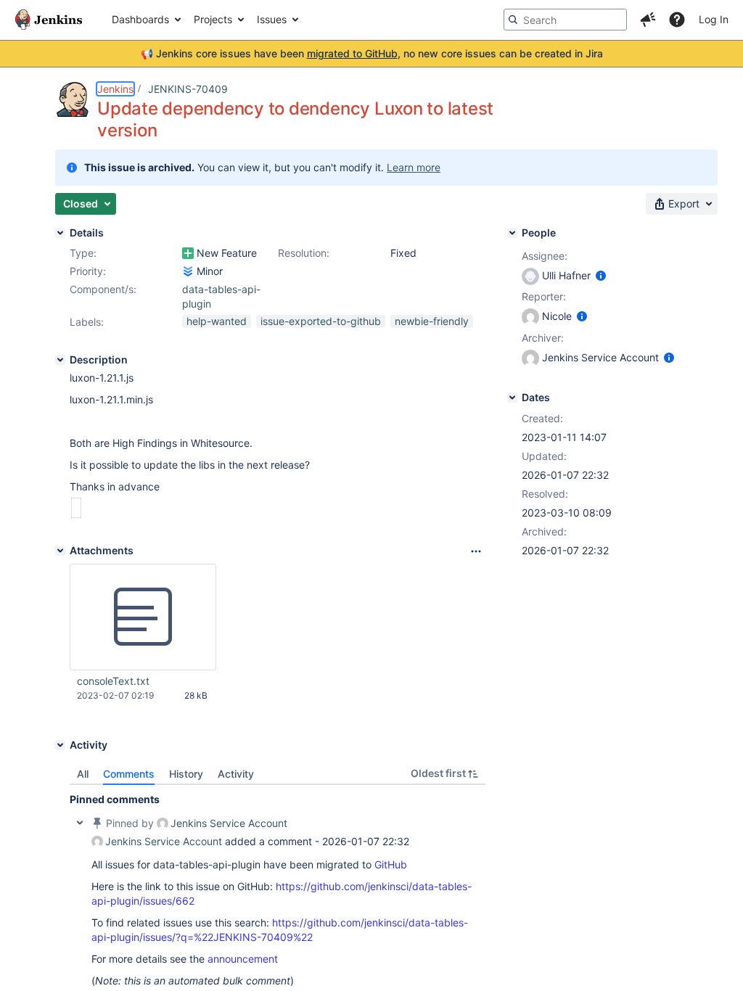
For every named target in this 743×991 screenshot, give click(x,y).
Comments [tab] (129, 774)
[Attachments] (60, 551)
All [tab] (83, 774)
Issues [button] (272, 19)
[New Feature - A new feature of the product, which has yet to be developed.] (188, 253)
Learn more (413, 167)
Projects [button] (213, 19)
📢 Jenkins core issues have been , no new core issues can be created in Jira (372, 53)
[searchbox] (565, 19)
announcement (243, 959)
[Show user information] (601, 275)
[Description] (60, 360)
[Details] (60, 233)
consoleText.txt (113, 681)
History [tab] (186, 774)
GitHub (390, 864)
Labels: (87, 322)
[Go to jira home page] (48, 19)
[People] (512, 233)
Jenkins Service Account (229, 823)
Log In (713, 19)
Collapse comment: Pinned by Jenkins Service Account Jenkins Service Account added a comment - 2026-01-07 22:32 (80, 822)
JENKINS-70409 (188, 89)
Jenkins (115, 89)
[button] (648, 19)
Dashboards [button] (140, 19)
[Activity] (60, 745)
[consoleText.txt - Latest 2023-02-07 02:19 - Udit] (143, 617)
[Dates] (512, 397)
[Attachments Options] (476, 551)
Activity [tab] (236, 774)
